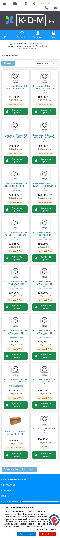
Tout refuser (47, 534)
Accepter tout (26, 534)
